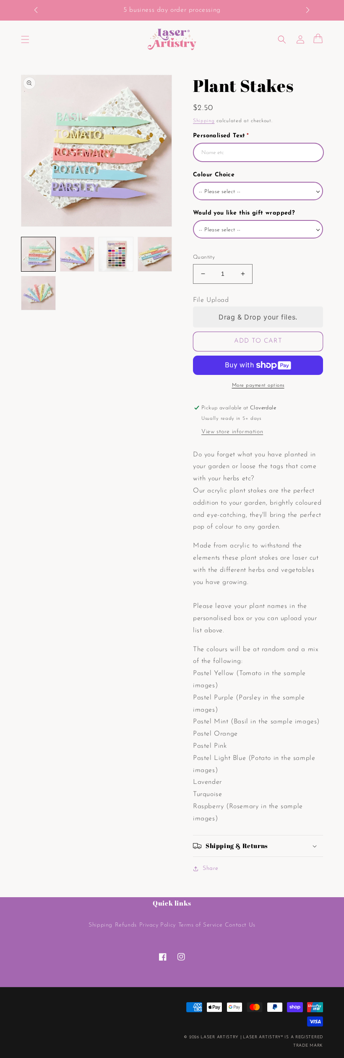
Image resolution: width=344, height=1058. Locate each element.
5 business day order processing (172, 10)
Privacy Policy (157, 925)
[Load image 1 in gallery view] (38, 254)
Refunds (126, 925)
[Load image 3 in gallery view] (116, 254)
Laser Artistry (220, 1037)
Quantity (204, 257)
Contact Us (240, 925)
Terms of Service (200, 925)
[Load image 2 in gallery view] (77, 254)
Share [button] (211, 868)
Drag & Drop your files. (258, 317)
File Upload (211, 300)
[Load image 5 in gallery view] (38, 293)
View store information (232, 432)
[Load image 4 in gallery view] (155, 254)
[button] (40, 10)
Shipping (204, 120)
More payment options (258, 385)
